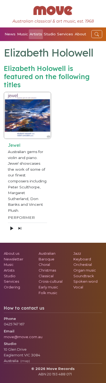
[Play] (11, 228)
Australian (47, 253)
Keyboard (82, 259)
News (10, 34)
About (80, 34)
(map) (25, 361)
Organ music (84, 270)
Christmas (47, 270)
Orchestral (82, 264)
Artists (36, 34)
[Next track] (20, 228)
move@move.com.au (23, 337)
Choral (44, 264)
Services (65, 34)
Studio (50, 34)
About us (11, 253)
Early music (48, 287)
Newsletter (13, 259)
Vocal (78, 287)
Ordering (12, 287)
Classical (46, 276)
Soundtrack (83, 276)
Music (22, 34)
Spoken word (85, 281)
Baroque (46, 259)
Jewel (14, 145)
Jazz (77, 253)
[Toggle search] (96, 34)
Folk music (48, 293)
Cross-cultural (51, 281)
